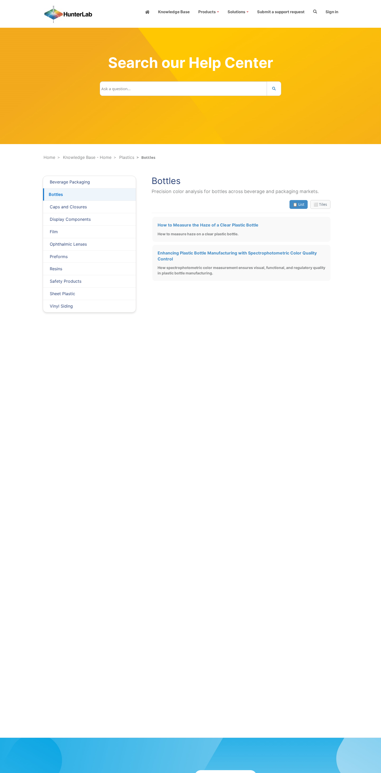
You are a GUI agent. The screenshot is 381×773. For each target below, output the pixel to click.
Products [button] (207, 11)
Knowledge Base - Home (87, 157)
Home (49, 157)
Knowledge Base (174, 11)
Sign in (332, 11)
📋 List (298, 204)
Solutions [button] (237, 11)
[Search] (274, 88)
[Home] (147, 11)
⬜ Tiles (320, 204)
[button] (315, 11)
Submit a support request (281, 11)
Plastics (126, 157)
